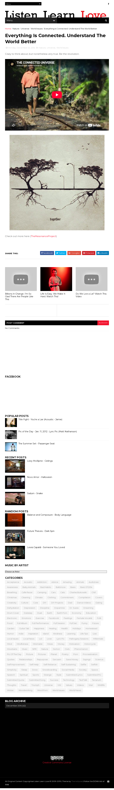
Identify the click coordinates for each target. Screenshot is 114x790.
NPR (34, 649)
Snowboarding (49, 670)
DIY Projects (57, 602)
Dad (70, 602)
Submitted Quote (15, 680)
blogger (103, 323)
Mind (9, 644)
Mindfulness (22, 644)
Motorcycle (90, 644)
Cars (53, 592)
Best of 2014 (86, 587)
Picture (29, 654)
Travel (24, 685)
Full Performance (40, 623)
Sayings (86, 659)
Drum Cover (13, 613)
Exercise (40, 618)
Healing (52, 628)
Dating (99, 602)
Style (58, 675)
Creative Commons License (57, 762)
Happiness (39, 628)
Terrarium (96, 680)
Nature (16, 28)
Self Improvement (16, 664)
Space (94, 670)
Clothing (52, 597)
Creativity (11, 602)
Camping (41, 592)
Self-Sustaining (68, 664)
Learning (71, 633)
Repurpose (42, 659)
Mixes (50, 644)
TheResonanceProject (43, 236)
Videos (80, 685)
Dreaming (88, 608)
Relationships (25, 659)
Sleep (24, 670)
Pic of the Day (14, 654)
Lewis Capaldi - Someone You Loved (46, 547)
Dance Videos (84, 602)
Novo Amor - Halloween (39, 477)
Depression (29, 608)
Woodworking (25, 690)
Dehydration (13, 608)
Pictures (42, 654)
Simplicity (11, 670)
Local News (28, 639)
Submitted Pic (94, 675)
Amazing (67, 582)
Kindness (57, 633)
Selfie (83, 664)
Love (49, 639)
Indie (21, 633)
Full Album (22, 623)
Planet (54, 654)
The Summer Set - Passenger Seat (36, 443)
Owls (67, 649)
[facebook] (108, 3)
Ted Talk (83, 680)
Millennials (98, 639)
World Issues (37, 28)
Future (95, 623)
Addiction (42, 582)
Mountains (12, 649)
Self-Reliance (49, 664)
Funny (84, 623)
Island (46, 633)
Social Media (68, 670)
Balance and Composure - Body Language (49, 515)
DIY (44, 602)
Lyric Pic (60, 639)
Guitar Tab (24, 628)
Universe (25, 28)
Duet (39, 613)
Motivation (74, 644)
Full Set (73, 623)
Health (64, 628)
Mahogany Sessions (78, 639)
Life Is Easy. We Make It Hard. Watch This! (52, 295)
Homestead (91, 628)
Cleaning (26, 597)
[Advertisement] (57, 732)
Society (83, 670)
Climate (39, 597)
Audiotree (94, 582)
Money (61, 644)
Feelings (68, 618)
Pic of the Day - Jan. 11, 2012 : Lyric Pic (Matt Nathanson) (47, 431)
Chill (94, 592)
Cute (35, 602)
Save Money (72, 659)
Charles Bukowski (78, 592)
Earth (49, 613)
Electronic (12, 618)
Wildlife (101, 685)
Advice (55, 582)
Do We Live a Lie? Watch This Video (91, 295)
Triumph (35, 685)
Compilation (84, 597)
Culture (24, 602)
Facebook (54, 618)
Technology (68, 680)
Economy (76, 613)
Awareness (12, 587)
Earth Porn (62, 613)
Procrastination (90, 654)
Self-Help (34, 664)
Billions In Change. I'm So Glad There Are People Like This (19, 296)
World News (75, 690)
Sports (36, 675)
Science (99, 659)
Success (54, 680)
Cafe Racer (27, 592)
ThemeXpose (76, 781)
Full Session (59, 623)
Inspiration (33, 633)
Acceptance (13, 582)
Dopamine (59, 608)
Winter (10, 690)
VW (59, 685)
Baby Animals (29, 587)
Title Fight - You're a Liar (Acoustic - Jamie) (40, 419)
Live (95, 633)
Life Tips (84, 633)
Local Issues (12, 639)
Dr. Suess (74, 608)
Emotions (26, 618)
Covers (98, 597)
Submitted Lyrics (74, 675)
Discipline (44, 608)
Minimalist (37, 644)
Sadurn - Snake (35, 493)
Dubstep (28, 613)
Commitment (67, 597)
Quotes (10, 659)
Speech (11, 675)
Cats (62, 592)
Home (8, 28)
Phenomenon (81, 649)
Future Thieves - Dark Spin (40, 531)
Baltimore (60, 587)
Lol (40, 639)
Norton (56, 649)
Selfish (94, 664)
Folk (99, 618)
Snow (35, 670)
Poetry (65, 654)
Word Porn (42, 690)
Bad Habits (45, 587)
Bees (72, 587)
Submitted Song (37, 680)
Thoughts (11, 685)
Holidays (77, 628)
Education (91, 613)
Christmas (12, 597)
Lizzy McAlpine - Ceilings (40, 461)
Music (24, 649)
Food (9, 623)
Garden (10, 628)
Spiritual (24, 675)
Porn (75, 654)
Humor (10, 633)
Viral (91, 685)
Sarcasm (57, 659)
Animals (80, 582)
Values (69, 685)
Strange (48, 675)
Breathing (12, 592)
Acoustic (28, 582)
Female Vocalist (84, 618)
